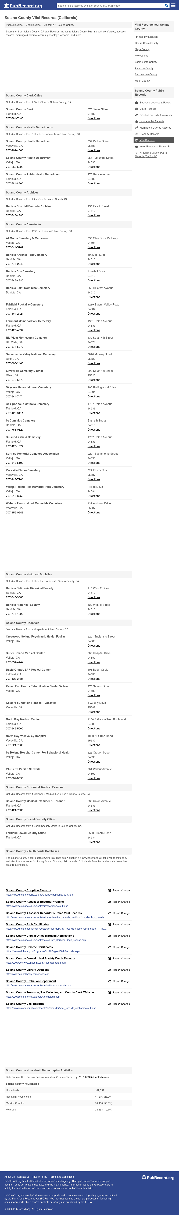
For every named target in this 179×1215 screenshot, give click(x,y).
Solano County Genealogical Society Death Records (40, 958)
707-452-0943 (14, 512)
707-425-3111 (14, 413)
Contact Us (23, 1176)
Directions (94, 118)
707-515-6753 (14, 496)
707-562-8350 (14, 778)
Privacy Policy (39, 1176)
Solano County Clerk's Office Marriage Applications (40, 936)
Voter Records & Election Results (156, 146)
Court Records (147, 108)
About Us (10, 1176)
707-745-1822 (14, 614)
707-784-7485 (14, 118)
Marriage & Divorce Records (155, 127)
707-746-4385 (14, 215)
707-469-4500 (14, 150)
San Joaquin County (146, 74)
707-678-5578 (14, 380)
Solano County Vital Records (25, 1004)
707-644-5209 (14, 247)
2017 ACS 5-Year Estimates (93, 1077)
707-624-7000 (14, 745)
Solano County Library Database (27, 970)
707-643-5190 (14, 463)
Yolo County (141, 55)
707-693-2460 (14, 363)
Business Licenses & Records (156, 102)
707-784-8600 (14, 183)
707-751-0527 (14, 429)
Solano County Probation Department (31, 981)
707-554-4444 (14, 662)
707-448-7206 (14, 479)
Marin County (142, 80)
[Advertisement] (68, 64)
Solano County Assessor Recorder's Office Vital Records (44, 913)
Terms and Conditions (61, 1176)
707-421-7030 (14, 810)
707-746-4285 (14, 280)
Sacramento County (146, 62)
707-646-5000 (14, 728)
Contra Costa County (146, 43)
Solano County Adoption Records (28, 890)
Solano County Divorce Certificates (29, 947)
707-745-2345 (14, 264)
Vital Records (147, 140)
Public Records (14, 25)
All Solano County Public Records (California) (151, 154)
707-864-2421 (14, 313)
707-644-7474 (14, 396)
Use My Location (148, 36)
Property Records (149, 134)
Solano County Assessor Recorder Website (35, 902)
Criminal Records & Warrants (155, 115)
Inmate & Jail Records (151, 121)
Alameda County (144, 68)
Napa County (142, 49)
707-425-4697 (14, 330)
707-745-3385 (14, 597)
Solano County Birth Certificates (27, 924)
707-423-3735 (14, 679)
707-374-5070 (14, 347)
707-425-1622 (14, 446)
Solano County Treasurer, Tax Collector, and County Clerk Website (50, 992)
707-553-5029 (14, 167)
